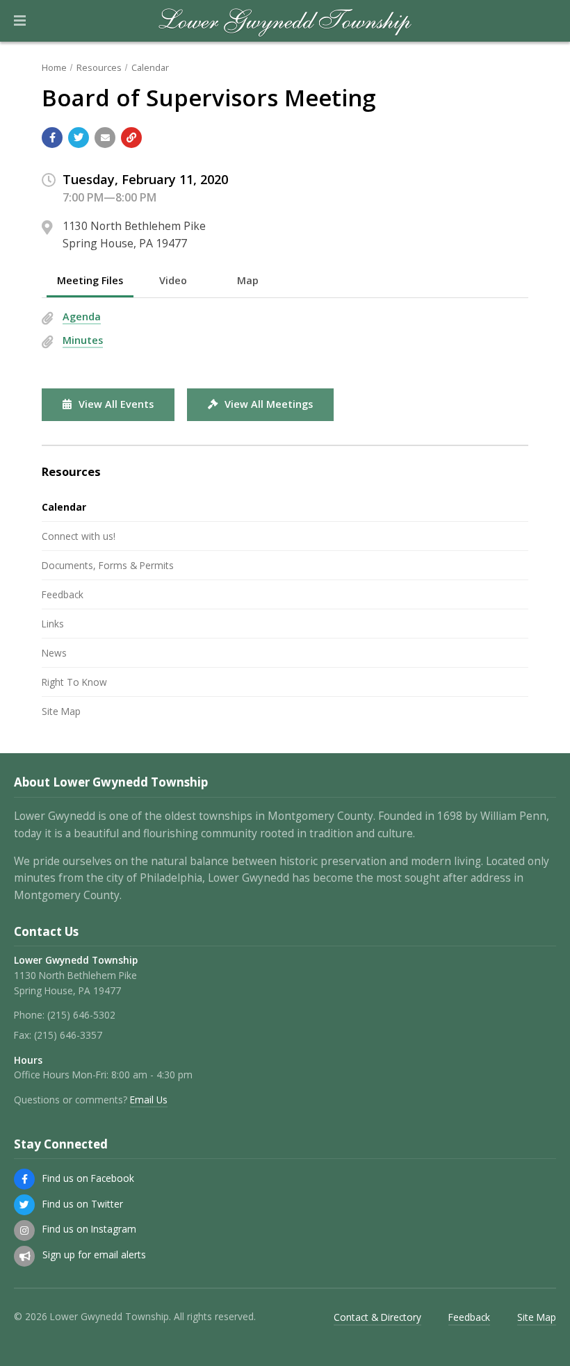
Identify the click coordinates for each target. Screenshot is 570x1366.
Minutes (83, 340)
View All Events (116, 404)
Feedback (62, 594)
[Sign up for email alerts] (24, 1256)
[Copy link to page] (131, 137)
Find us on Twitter (82, 1203)
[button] (20, 20)
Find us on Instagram (89, 1228)
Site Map (61, 711)
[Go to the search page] (547, 21)
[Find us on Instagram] (24, 1230)
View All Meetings (269, 404)
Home (54, 67)
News (54, 652)
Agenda (82, 316)
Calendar (150, 67)
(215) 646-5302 (81, 1014)
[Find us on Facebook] (24, 1179)
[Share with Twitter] (78, 137)
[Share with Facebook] (52, 137)
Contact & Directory (377, 1317)
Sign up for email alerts (94, 1254)
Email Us (149, 1099)
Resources (99, 67)
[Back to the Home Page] (285, 21)
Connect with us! (78, 536)
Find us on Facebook (88, 1178)
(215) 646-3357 (68, 1035)
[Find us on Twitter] (24, 1204)
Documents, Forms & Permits (108, 565)
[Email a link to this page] (105, 137)
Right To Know (74, 682)
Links (53, 623)
